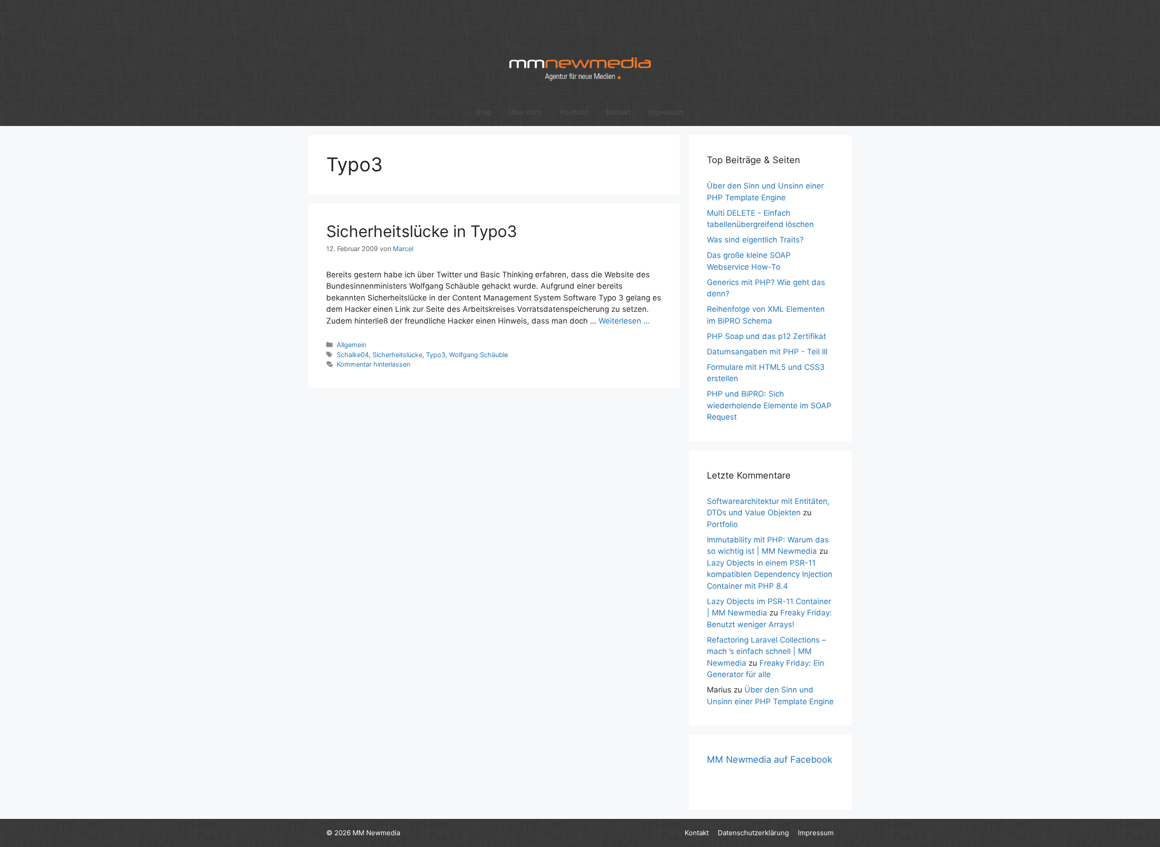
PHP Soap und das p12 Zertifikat (766, 336)
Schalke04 (353, 354)
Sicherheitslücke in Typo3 (421, 231)
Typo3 (435, 354)
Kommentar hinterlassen (373, 364)
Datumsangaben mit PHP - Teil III (767, 351)
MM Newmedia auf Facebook (769, 759)
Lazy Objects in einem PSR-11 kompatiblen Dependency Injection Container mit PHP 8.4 (769, 574)
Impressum (666, 112)
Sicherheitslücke (397, 354)
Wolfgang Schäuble (478, 354)
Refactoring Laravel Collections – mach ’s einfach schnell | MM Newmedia (766, 651)
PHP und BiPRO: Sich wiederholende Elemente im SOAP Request (769, 405)
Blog (483, 112)
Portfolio (574, 112)
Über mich (525, 112)
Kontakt (618, 112)
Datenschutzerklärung (753, 832)
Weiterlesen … (624, 320)
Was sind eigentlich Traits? (755, 239)
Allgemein (351, 344)
